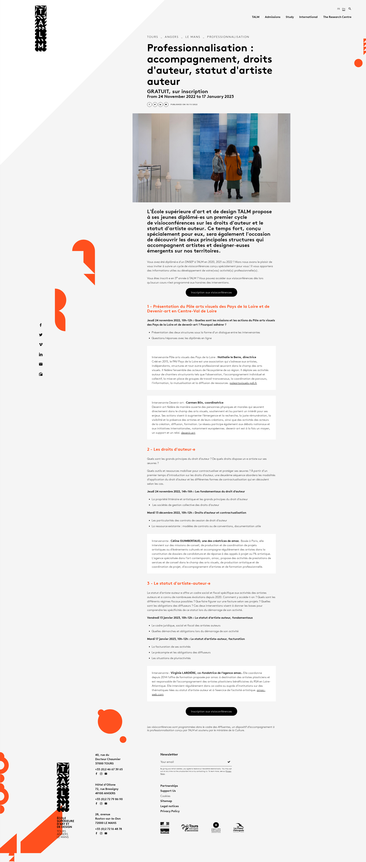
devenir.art (188, 432)
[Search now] (350, 8)
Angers (172, 37)
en (343, 8)
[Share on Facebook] (149, 104)
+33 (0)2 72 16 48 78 (108, 829)
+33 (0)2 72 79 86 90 (109, 799)
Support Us (168, 790)
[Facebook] (40, 325)
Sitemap (166, 801)
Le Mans (192, 37)
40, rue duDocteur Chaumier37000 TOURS (108, 759)
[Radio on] (40, 374)
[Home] (40, 29)
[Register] (229, 762)
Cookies (165, 796)
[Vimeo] (40, 345)
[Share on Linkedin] (160, 104)
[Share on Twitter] (155, 104)
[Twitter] (40, 335)
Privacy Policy (170, 811)
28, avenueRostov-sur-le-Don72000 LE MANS (108, 818)
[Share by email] (166, 104)
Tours (152, 37)
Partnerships (169, 785)
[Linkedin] (40, 354)
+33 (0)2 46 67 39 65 (109, 769)
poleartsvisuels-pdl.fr (243, 383)
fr (339, 8)
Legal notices (169, 806)
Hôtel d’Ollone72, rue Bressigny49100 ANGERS (106, 789)
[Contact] (40, 364)
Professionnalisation (228, 37)
